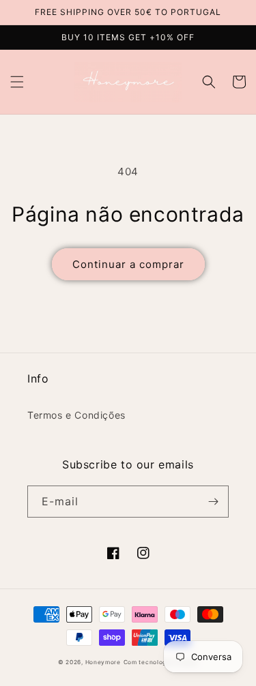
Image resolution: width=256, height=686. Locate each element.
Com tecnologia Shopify (161, 662)
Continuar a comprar (128, 264)
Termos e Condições (76, 415)
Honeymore (103, 662)
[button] (17, 82)
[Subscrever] (213, 502)
